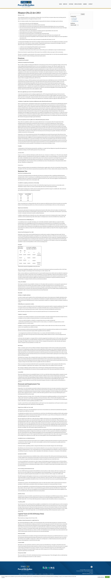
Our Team (71, 4)
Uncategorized (75, 21)
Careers (85, 4)
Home (60, 4)
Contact (90, 4)
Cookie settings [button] (101, 577)
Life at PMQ (74, 18)
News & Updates (78, 4)
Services (65, 4)
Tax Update (74, 19)
